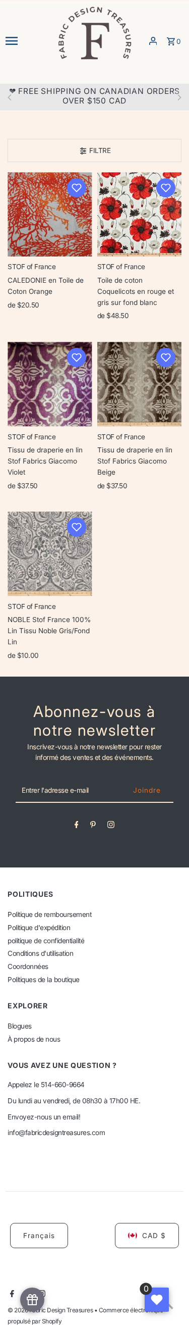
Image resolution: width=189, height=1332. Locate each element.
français (39, 1236)
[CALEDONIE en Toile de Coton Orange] (50, 214)
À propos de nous (34, 1039)
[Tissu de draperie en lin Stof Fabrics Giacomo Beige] (139, 384)
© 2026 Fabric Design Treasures (51, 1310)
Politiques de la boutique (44, 980)
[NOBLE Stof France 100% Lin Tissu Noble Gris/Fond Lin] (50, 553)
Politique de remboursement (49, 914)
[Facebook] (77, 826)
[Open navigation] (28, 41)
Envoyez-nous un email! (44, 1117)
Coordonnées (28, 966)
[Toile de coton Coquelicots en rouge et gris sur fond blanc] (139, 214)
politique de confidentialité (46, 941)
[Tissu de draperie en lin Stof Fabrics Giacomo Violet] (50, 384)
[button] (76, 187)
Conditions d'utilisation (40, 953)
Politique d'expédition (39, 928)
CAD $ (154, 1236)
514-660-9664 (63, 1085)
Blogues (20, 1026)
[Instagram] (110, 826)
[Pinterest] (93, 826)
